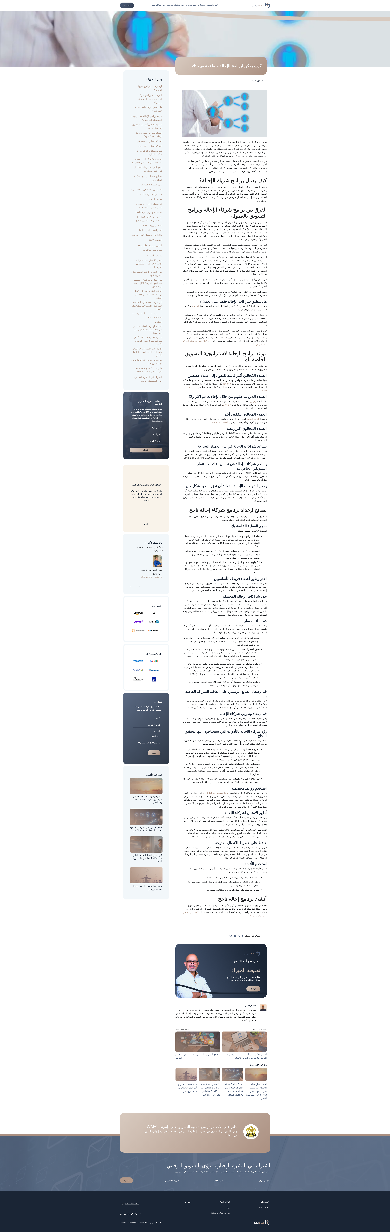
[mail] (121, 1214)
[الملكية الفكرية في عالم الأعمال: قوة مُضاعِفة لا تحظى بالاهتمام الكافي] (232, 1069)
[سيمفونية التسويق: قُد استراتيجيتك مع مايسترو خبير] (186, 1069)
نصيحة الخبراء (154, 255)
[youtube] (128, 1214)
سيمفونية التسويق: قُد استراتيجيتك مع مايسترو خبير (187, 1087)
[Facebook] (243, 935)
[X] (239, 935)
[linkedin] (125, 1214)
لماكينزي (195, 306)
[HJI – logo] (261, 3)
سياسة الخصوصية (156, 1222)
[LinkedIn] (235, 935)
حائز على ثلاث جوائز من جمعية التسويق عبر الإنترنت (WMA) (148, 370)
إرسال (154, 760)
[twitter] (136, 1214)
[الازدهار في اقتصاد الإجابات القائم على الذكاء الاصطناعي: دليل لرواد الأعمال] (209, 1069)
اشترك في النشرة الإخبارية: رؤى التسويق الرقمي (147, 379)
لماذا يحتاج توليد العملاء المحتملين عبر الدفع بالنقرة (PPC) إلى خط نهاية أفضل (256, 1091)
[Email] (231, 935)
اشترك (146, 450)
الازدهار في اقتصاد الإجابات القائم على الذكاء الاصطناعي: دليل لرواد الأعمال (147, 865)
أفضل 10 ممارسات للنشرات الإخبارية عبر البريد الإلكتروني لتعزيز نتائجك (149, 263)
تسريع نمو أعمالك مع (152, 250)
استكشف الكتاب (146, 525)
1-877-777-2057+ (132, 1203)
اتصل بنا (158, 321)
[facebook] (140, 1214)
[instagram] (132, 1214)
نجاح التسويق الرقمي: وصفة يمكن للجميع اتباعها (146, 274)
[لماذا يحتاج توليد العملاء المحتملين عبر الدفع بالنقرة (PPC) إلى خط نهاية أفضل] (256, 1069)
